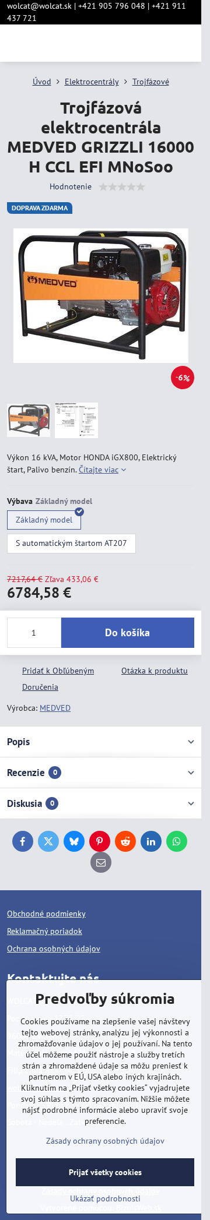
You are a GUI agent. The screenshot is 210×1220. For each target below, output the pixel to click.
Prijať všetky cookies (105, 1172)
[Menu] (187, 43)
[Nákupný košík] (159, 43)
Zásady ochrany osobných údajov (105, 1141)
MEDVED (55, 708)
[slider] (122, 187)
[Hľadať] (131, 43)
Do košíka (127, 632)
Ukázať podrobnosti (105, 1198)
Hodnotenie (71, 186)
